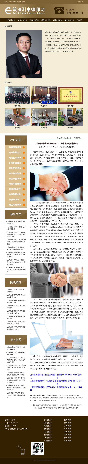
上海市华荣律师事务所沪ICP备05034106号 (44, 460)
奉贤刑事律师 (67, 432)
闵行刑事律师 (67, 426)
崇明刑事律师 (67, 441)
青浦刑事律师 (48, 441)
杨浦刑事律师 (67, 423)
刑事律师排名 (15, 194)
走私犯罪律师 (15, 168)
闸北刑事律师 (67, 435)
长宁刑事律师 (48, 438)
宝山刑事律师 (48, 420)
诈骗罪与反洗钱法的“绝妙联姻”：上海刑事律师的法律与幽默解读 (58, 405)
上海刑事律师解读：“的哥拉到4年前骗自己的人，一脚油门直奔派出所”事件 (16, 234)
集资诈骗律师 (15, 179)
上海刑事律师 (10, 20)
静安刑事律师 (69, 20)
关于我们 (79, 20)
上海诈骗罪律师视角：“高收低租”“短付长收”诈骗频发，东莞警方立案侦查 (16, 262)
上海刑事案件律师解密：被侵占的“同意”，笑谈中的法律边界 (58, 408)
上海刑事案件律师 (65, 138)
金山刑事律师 (67, 438)
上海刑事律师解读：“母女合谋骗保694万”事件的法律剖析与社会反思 (16, 242)
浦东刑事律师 (48, 429)
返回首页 (80, 2)
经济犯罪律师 (15, 158)
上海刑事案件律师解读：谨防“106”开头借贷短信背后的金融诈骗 (16, 270)
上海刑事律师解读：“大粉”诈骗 (69, 387)
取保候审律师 (22, 20)
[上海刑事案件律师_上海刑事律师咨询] (25, 14)
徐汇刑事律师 (48, 423)
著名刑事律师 (45, 20)
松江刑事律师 (48, 432)
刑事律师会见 (34, 20)
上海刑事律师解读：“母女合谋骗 (43, 381)
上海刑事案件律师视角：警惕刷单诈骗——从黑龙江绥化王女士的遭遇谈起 (16, 255)
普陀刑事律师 (48, 435)
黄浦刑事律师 (48, 426)
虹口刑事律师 (67, 429)
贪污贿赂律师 (15, 173)
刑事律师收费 (57, 20)
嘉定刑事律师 (67, 420)
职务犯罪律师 (15, 163)
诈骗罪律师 (14, 200)
